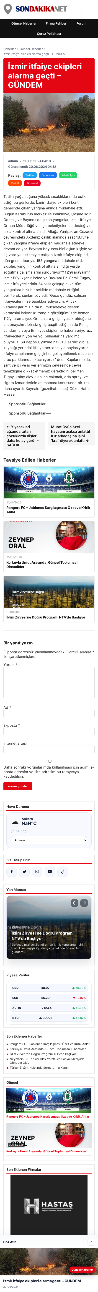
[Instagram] (37, 872)
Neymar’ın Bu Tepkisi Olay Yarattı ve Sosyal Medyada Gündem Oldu (47, 1060)
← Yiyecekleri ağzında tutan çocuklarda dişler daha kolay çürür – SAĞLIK (23, 436)
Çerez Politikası (49, 33)
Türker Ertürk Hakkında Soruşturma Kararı (39, 1067)
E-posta (11, 725)
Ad (7, 707)
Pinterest (32, 183)
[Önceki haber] (74, 903)
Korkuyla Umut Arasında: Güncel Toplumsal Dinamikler (48, 1049)
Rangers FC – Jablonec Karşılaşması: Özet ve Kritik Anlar (50, 1044)
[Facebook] (11, 872)
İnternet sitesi (15, 743)
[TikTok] (62, 872)
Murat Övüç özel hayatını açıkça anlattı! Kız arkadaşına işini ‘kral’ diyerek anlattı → (70, 434)
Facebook (47, 175)
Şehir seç (19, 831)
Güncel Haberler (24, 23)
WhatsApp (68, 175)
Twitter (29, 175)
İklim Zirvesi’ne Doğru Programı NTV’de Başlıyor (43, 1054)
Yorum (10, 664)
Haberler (9, 49)
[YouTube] (50, 872)
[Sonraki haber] (84, 903)
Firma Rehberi (56, 23)
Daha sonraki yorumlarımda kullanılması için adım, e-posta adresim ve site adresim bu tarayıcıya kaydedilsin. (48, 772)
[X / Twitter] (24, 872)
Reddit (15, 183)
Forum (82, 23)
